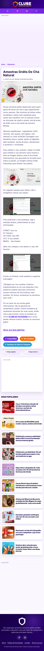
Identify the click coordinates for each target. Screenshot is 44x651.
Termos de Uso (37, 643)
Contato (27, 643)
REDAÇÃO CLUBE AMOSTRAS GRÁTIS (24, 79)
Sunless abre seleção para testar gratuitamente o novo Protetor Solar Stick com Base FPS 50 (28, 548)
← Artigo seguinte (10, 352)
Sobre (4, 643)
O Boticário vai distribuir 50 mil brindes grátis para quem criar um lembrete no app (28, 454)
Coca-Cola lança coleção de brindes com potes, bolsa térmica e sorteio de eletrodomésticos (27, 407)
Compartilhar (12, 339)
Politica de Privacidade (15, 643)
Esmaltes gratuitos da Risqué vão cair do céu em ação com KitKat (27, 517)
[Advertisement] (22, 39)
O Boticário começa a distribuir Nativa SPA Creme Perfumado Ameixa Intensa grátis (28, 438)
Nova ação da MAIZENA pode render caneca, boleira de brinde (29, 423)
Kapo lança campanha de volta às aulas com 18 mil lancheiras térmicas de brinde (28, 470)
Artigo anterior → (33, 352)
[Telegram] (17, 11)
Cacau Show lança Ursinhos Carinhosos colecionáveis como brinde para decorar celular (29, 485)
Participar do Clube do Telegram (18, 344)
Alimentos (11, 64)
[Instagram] (27, 11)
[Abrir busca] (36, 11)
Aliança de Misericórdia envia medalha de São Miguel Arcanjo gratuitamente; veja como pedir (28, 501)
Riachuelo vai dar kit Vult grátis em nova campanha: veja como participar (28, 532)
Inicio (3, 64)
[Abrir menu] (7, 11)
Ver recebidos (29, 339)
